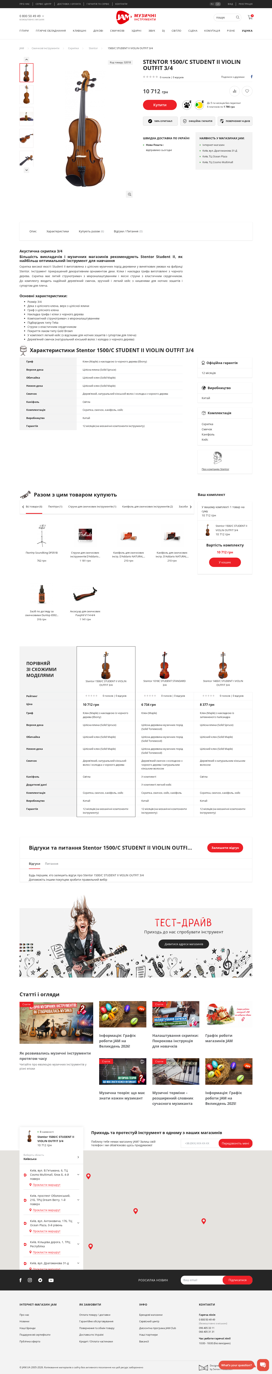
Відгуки (34, 864)
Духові (98, 30)
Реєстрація (245, 3)
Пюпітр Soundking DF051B (42, 552)
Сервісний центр (149, 1321)
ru (212, 3)
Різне (231, 30)
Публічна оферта (30, 1341)
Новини (24, 1321)
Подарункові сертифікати (35, 1334)
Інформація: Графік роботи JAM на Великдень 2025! (223, 1098)
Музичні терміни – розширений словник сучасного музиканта (172, 1098)
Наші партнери (148, 1334)
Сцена (192, 30)
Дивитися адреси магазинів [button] (184, 944)
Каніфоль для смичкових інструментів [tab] (147, 506)
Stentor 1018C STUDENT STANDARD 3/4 (164, 683)
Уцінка (247, 30)
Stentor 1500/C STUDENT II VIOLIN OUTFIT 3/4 (106, 683)
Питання (51, 864)
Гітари (24, 30)
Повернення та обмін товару (96, 1328)
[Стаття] (56, 1023)
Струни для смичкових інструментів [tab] (92, 506)
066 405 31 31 (206, 1331)
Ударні (136, 30)
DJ (163, 30)
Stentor (93, 48)
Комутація (212, 30)
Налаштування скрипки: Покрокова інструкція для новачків (175, 1041)
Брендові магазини (150, 1315)
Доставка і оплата (69, 3)
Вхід (230, 3)
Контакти (121, 3)
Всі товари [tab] (34, 506)
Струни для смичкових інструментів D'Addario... (85, 554)
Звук (152, 30)
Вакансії (144, 1341)
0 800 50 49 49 (30, 16)
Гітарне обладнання (51, 30)
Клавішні (79, 30)
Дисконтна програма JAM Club (157, 1328)
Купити (159, 104)
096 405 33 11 (206, 1328)
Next (26, 170)
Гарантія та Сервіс (98, 3)
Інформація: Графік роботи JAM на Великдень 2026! (117, 1041)
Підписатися (238, 1280)
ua (217, 3)
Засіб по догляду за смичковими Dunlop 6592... (41, 613)
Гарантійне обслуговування (96, 1321)
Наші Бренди (27, 1328)
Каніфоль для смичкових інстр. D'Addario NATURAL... (128, 554)
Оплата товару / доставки (94, 1315)
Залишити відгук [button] (225, 848)
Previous (26, 59)
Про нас (25, 3)
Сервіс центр (44, 3)
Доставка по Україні (91, 1334)
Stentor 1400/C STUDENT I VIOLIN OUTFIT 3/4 (223, 683)
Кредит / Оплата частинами (96, 1341)
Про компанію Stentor (215, 469)
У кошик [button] (225, 562)
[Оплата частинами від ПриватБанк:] (199, 105)
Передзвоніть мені (235, 1143)
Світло (176, 30)
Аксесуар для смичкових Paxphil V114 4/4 (85, 613)
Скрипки (73, 48)
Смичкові (117, 30)
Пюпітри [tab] (55, 506)
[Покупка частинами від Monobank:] (187, 105)
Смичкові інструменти (45, 48)
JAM (22, 48)
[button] (129, 194)
